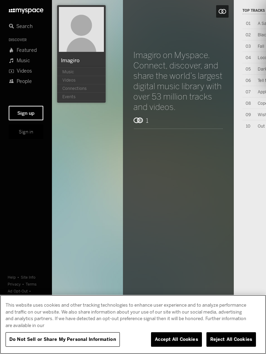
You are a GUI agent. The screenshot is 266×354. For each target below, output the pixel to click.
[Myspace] (26, 9)
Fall (261, 46)
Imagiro (70, 60)
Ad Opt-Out (18, 291)
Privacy (14, 284)
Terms (31, 284)
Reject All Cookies (231, 339)
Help (12, 277)
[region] (133, 324)
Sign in (26, 132)
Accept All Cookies (176, 339)
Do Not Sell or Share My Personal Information (62, 339)
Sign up (26, 113)
